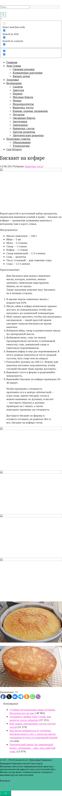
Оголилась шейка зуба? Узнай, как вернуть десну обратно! (30, 718)
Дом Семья (13, 65)
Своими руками (23, 69)
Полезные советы (18, 138)
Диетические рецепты (28, 135)
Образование (22, 142)
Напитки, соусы (23, 128)
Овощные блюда (24, 118)
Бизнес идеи (21, 76)
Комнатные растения (27, 72)
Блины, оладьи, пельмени (30, 111)
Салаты (18, 86)
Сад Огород (14, 149)
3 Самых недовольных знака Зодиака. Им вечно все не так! (32, 711)
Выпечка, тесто (23, 107)
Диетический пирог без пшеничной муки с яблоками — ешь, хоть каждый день (32, 748)
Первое (18, 93)
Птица (17, 100)
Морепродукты (23, 104)
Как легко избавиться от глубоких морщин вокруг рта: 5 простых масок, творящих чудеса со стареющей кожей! (34, 734)
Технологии (21, 145)
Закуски (18, 90)
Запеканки (20, 125)
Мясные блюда (23, 97)
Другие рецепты (24, 132)
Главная (11, 62)
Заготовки (20, 121)
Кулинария (14, 83)
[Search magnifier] (3, 14)
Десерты (18, 114)
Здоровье (12, 79)
